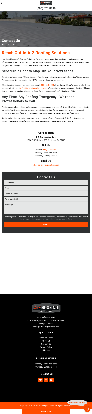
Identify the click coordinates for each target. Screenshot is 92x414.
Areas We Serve (46, 338)
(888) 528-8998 (46, 8)
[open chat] (87, 409)
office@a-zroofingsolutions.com (33, 88)
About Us (46, 341)
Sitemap (46, 350)
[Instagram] (51, 380)
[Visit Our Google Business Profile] (40, 380)
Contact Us (46, 344)
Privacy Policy (46, 347)
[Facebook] (46, 380)
